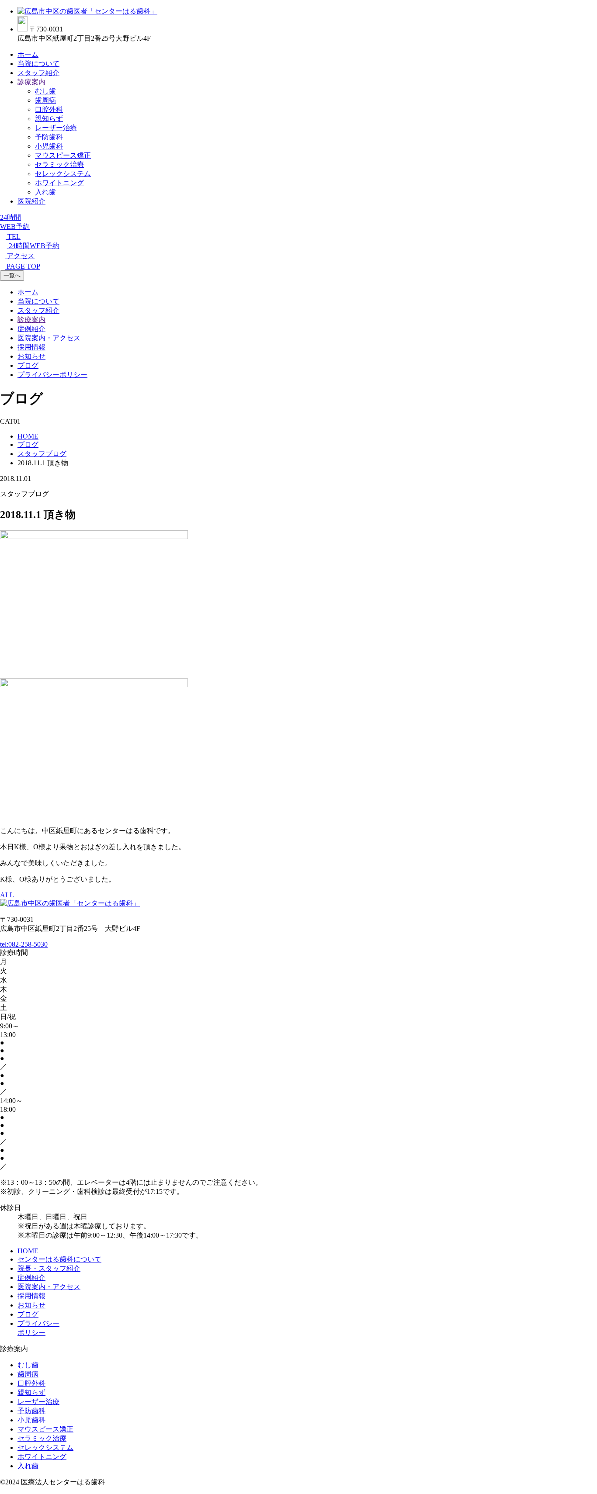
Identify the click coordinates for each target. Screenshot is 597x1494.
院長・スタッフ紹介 (48, 1268)
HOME (27, 1251)
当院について (38, 63)
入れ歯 (45, 192)
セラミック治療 (59, 164)
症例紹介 (31, 328)
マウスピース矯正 (63, 155)
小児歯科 (49, 146)
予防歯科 (49, 137)
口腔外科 (49, 109)
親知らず (49, 118)
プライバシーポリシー (52, 374)
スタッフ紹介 (38, 72)
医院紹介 (31, 201)
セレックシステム (63, 173)
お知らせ (31, 356)
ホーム (27, 54)
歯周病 (45, 100)
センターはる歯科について (59, 1259)
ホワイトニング (59, 183)
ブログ (27, 365)
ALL (7, 895)
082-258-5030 (24, 944)
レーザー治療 (56, 127)
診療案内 (31, 82)
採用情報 (31, 347)
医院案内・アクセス (48, 338)
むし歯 (45, 91)
